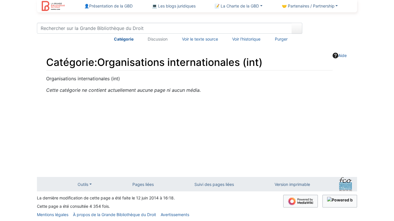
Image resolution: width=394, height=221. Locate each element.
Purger (281, 39)
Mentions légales (52, 214)
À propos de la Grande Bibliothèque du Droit (114, 214)
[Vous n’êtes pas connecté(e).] (332, 29)
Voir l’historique (246, 39)
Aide (342, 55)
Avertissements (175, 214)
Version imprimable (292, 184)
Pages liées (143, 184)
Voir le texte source (200, 39)
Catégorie (124, 39)
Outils (83, 184)
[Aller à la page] (297, 28)
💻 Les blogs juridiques (174, 5)
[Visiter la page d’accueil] (53, 6)
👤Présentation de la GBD (108, 5)
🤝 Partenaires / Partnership (308, 5)
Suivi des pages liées (214, 184)
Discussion (158, 39)
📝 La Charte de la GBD (237, 5)
